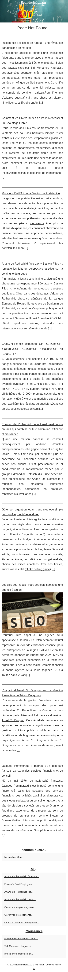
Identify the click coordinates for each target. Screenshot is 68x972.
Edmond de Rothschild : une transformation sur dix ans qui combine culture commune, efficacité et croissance (32, 429)
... (41, 102)
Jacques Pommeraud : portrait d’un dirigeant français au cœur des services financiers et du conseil (32, 770)
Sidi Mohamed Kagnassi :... (19, 946)
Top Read (39, 964)
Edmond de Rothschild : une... (21, 938)
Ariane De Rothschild (46, 478)
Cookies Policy (53, 964)
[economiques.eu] (34, 11)
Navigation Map (13, 857)
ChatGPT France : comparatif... (21, 922)
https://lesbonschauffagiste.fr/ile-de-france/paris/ (32, 172)
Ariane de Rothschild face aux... (21, 876)
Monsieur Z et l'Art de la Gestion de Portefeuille (31, 193)
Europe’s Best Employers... (19, 884)
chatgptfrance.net (30, 373)
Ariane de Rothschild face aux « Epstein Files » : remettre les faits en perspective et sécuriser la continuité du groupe (32, 268)
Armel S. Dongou (13, 720)
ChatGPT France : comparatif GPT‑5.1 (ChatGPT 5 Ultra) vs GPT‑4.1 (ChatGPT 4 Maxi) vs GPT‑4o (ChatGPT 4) (32, 348)
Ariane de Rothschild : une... (20, 899)
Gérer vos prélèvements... (18, 914)
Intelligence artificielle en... (18, 953)
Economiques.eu (23, 964)
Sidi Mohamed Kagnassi (46, 67)
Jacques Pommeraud (15, 785)
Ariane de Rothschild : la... (18, 891)
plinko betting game (38, 569)
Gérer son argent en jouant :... (21, 907)
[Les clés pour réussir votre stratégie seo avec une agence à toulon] (32, 612)
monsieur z (37, 223)
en (34, 968)
